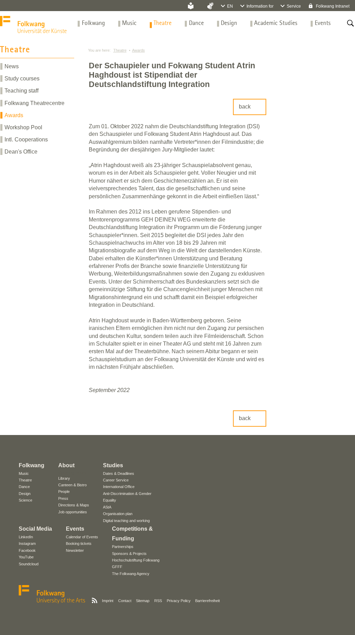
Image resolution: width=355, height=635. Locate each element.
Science (25, 500)
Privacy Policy (179, 601)
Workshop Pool (23, 127)
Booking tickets (79, 543)
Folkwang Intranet (332, 6)
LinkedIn (26, 537)
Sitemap (142, 601)
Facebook (27, 550)
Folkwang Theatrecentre (34, 103)
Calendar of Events (82, 537)
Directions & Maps (73, 505)
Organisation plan (117, 514)
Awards (14, 115)
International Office (119, 487)
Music (129, 23)
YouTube (26, 557)
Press (63, 498)
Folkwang (93, 23)
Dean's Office (21, 152)
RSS (158, 601)
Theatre (163, 23)
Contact (124, 601)
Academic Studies (275, 23)
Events (323, 23)
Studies (113, 465)
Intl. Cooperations (26, 139)
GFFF (117, 567)
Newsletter (75, 550)
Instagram (27, 543)
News (12, 66)
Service (294, 6)
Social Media (35, 529)
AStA (107, 507)
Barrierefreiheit (207, 601)
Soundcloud (28, 564)
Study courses (22, 78)
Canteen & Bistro (72, 485)
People (64, 491)
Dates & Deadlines (118, 473)
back (245, 107)
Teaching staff (21, 91)
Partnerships (122, 547)
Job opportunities (72, 512)
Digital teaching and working (126, 521)
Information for (260, 6)
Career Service (116, 480)
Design (229, 23)
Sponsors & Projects (129, 553)
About (66, 465)
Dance (196, 23)
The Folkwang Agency (130, 574)
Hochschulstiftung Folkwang (135, 560)
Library (64, 478)
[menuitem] (93, 23)
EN (230, 6)
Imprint (107, 601)
